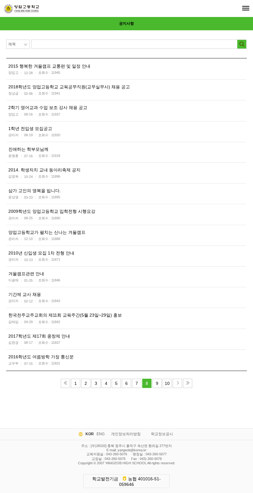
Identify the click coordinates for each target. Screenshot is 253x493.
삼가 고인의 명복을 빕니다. (34, 190)
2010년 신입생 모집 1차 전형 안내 (41, 253)
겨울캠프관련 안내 (26, 273)
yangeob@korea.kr (132, 450)
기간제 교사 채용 (24, 294)
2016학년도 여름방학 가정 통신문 (41, 356)
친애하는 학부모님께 (28, 149)
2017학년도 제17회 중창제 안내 (39, 336)
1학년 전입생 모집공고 (30, 128)
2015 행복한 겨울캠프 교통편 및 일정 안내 (49, 66)
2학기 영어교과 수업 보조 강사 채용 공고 (47, 107)
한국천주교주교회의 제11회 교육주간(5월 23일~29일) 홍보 (65, 315)
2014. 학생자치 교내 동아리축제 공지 (44, 169)
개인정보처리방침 (126, 434)
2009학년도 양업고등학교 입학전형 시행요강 (51, 211)
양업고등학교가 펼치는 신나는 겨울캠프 (46, 232)
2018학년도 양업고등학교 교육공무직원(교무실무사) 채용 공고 (69, 86)
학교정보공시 (162, 434)
